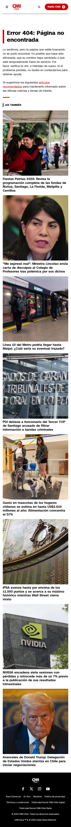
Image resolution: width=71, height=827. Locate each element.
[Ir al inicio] (16, 7)
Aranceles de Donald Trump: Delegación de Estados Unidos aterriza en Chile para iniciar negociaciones (34, 761)
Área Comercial (13, 796)
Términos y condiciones (17, 802)
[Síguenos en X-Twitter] (31, 789)
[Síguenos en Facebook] (23, 789)
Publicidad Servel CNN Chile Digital (48, 802)
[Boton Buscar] (39, 7)
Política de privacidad (54, 796)
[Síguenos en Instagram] (39, 789)
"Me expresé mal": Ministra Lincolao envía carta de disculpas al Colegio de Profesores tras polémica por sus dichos (35, 268)
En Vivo (27, 796)
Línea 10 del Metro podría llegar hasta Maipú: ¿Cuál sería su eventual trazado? (33, 347)
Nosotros (37, 796)
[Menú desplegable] (7, 7)
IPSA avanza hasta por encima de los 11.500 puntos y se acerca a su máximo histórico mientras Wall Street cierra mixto (33, 593)
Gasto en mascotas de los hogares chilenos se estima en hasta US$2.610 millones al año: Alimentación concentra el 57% (34, 509)
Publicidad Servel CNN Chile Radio (35, 808)
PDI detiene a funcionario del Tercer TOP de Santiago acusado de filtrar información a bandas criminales (34, 426)
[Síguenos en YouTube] (48, 789)
